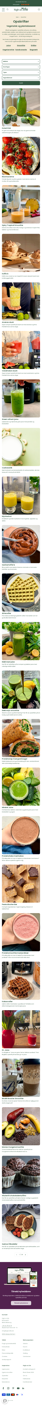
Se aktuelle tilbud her (21, 2)
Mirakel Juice (7, 807)
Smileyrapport (6, 1359)
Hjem (17, 17)
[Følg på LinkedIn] (23, 1388)
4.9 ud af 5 (16, 4)
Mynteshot (7, 516)
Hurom (25, 1347)
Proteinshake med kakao (13, 856)
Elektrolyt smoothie (10, 710)
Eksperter (5, 1379)
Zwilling (25, 1353)
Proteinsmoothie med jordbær (15, 953)
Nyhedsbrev (6, 1382)
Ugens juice (5, 1369)
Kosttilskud (26, 1350)
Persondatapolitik (7, 1353)
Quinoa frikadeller (9, 1244)
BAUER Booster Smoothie (12, 1098)
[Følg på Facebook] (3, 1388)
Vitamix (25, 1343)
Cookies (4, 1356)
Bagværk (34, 50)
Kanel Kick (6, 128)
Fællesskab (26, 1379)
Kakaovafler (7, 1001)
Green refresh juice (10, 419)
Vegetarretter (8, 50)
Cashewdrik (7, 468)
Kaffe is (5, 274)
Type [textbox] (5, 72)
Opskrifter (23, 17)
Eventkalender (27, 1382)
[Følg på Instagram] (8, 1388)
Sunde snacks (21, 50)
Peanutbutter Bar (9, 904)
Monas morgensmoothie (13, 1147)
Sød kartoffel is (8, 565)
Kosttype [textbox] (6, 67)
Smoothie (21, 45)
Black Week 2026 (28, 1372)
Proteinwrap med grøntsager (14, 759)
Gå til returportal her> (8, 1334)
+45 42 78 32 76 (7, 1326)
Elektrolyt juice (8, 662)
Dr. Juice (5, 1050)
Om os (25, 1376)
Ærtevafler (6, 613)
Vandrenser (27, 1356)
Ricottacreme (8, 177)
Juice (8, 45)
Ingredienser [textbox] (7, 78)
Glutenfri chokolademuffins (14, 1195)
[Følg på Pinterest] (13, 1388)
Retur (3, 1350)
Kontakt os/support (29, 1369)
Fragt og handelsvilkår (9, 1343)
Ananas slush (8, 322)
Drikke (33, 45)
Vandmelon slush (9, 371)
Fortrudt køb (6, 1347)
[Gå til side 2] (25, 1254)
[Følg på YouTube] (18, 1388)
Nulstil (21, 83)
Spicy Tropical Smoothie (12, 225)
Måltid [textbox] (5, 61)
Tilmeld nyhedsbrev (21, 1303)
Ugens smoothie (7, 1372)
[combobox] (21, 61)
